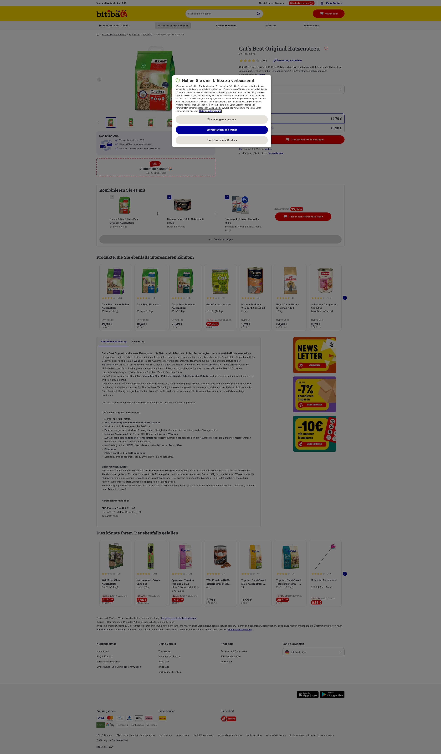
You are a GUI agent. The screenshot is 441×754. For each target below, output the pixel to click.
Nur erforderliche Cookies (222, 140)
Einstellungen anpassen (221, 119)
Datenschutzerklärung (210, 111)
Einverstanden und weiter (222, 129)
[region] (221, 111)
